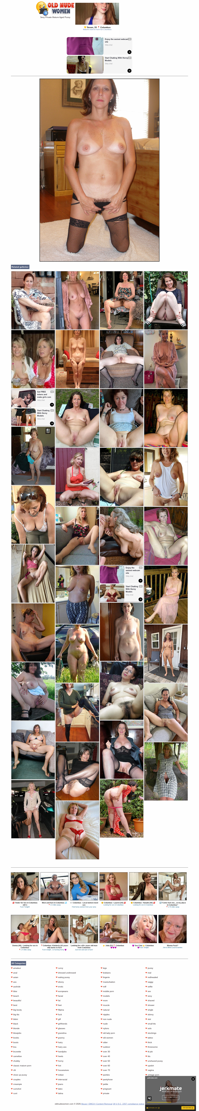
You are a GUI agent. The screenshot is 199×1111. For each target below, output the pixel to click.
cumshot (16, 1089)
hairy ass (61, 1047)
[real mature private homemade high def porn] (77, 477)
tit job (149, 1051)
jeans (59, 1084)
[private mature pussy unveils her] (166, 653)
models (105, 996)
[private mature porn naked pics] (166, 477)
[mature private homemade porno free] (166, 359)
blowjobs (16, 1033)
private (105, 1093)
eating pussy (63, 977)
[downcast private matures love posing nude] (166, 536)
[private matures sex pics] (33, 300)
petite (104, 1084)
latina (59, 1093)
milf (103, 986)
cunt (14, 1093)
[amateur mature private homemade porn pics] (33, 514)
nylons (105, 1028)
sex (148, 991)
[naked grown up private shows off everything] (77, 712)
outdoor (105, 1047)
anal (14, 973)
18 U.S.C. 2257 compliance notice (128, 1104)
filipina (60, 1010)
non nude (106, 1019)
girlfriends (61, 1024)
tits (147, 1056)
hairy (59, 1042)
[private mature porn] (33, 632)
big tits (15, 1014)
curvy (59, 968)
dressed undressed (66, 973)
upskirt (149, 1065)
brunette (16, 1051)
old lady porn (108, 1033)
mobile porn (107, 991)
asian (14, 977)
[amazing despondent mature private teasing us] (77, 595)
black (14, 1024)
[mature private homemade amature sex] (166, 418)
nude (104, 1024)
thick (148, 1042)
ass (13, 982)
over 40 (105, 1056)
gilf (58, 1019)
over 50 (105, 1061)
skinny (149, 1014)
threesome (151, 1047)
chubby (15, 1061)
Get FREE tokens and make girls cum (44, 394)
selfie (149, 986)
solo (148, 1028)
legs (104, 968)
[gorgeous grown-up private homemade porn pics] (121, 749)
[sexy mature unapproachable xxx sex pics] (33, 750)
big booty (16, 1010)
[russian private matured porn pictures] (121, 477)
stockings (150, 1033)
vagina (149, 1070)
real (148, 973)
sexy (148, 996)
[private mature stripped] (77, 830)
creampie (16, 1084)
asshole (15, 986)
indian (60, 1075)
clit (13, 1070)
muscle (105, 1005)
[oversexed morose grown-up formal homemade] (166, 300)
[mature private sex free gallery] (121, 808)
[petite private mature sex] (166, 595)
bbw (14, 991)
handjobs (61, 1051)
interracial (61, 1079)
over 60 (105, 1065)
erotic (59, 986)
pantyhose (107, 1079)
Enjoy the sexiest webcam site (117, 40)
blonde (15, 1028)
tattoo (149, 1038)
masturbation (108, 982)
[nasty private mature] (33, 573)
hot (58, 1065)
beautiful (16, 1000)
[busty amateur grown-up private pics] (121, 536)
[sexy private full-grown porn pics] (33, 456)
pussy (149, 968)
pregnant (106, 1089)
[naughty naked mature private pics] (121, 690)
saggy (149, 982)
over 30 (105, 1051)
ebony (60, 982)
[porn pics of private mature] (33, 691)
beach (15, 996)
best (14, 1005)
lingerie (105, 977)
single (149, 1010)
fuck (59, 1014)
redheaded (151, 977)
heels (59, 1056)
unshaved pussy (154, 1061)
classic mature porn (21, 1065)
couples (15, 1079)
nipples (105, 1014)
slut (148, 1019)
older (104, 1042)
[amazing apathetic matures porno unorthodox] (77, 300)
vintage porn (152, 1075)
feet (59, 1005)
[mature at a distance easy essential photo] (33, 809)
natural (105, 1010)
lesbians (106, 973)
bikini (14, 1019)
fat (58, 1000)
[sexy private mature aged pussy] (99, 261)
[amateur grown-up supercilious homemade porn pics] (121, 632)
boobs (15, 1038)
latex (59, 1089)
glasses (60, 1028)
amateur (16, 968)
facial (59, 996)
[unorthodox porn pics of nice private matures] (121, 300)
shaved (149, 1000)
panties (105, 1075)
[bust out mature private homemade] (121, 418)
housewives (62, 1070)
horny (59, 1061)
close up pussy (19, 1075)
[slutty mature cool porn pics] (77, 418)
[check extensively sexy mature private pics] (166, 771)
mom (104, 1000)
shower (149, 1005)
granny (60, 1038)
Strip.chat (108, 45)
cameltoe (16, 1056)
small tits (150, 1024)
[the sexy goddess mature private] (77, 536)
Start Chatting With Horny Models (116, 59)
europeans (62, 991)
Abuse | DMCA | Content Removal (96, 1104)
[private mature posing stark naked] (77, 771)
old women (107, 1038)
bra (13, 1047)
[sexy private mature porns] (77, 359)
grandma (61, 1033)
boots (14, 1042)
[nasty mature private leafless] (166, 712)
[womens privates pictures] (77, 653)
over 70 (105, 1070)
